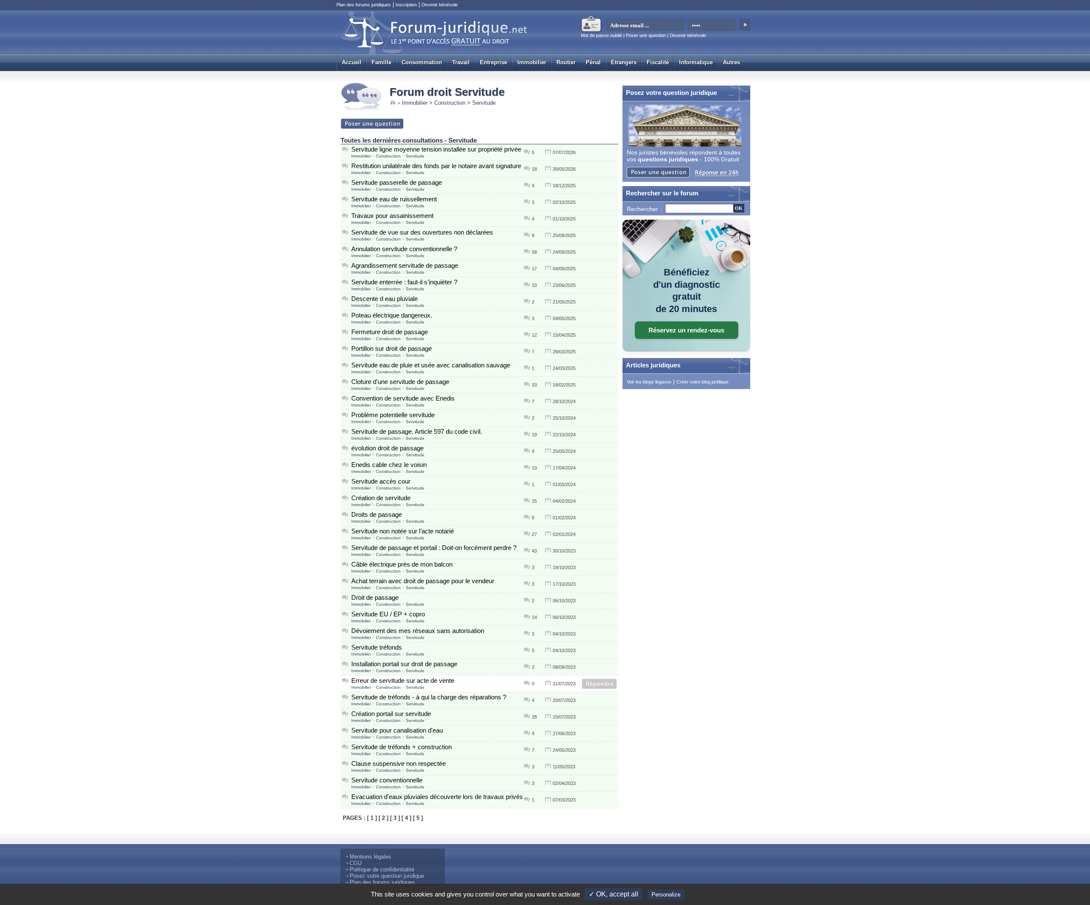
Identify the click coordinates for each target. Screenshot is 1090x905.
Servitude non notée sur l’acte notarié (402, 531)
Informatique (696, 62)
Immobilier (531, 62)
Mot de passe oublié (601, 35)
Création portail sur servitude (391, 713)
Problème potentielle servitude (393, 414)
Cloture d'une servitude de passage (400, 381)
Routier (566, 62)
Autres (731, 62)
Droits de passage (376, 514)
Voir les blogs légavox (649, 381)
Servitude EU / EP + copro (388, 614)
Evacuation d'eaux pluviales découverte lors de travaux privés (437, 796)
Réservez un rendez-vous (686, 330)
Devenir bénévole (440, 4)
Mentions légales (370, 856)
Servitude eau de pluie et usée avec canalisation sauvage (430, 365)
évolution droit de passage (387, 448)
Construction (449, 103)
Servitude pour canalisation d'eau (397, 730)
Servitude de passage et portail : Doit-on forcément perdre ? (433, 547)
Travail (461, 62)
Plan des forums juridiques (363, 4)
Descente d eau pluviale (384, 298)
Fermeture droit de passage (389, 331)
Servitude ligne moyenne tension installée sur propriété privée (436, 149)
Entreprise (493, 62)
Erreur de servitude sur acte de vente (402, 680)
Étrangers (624, 62)
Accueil (351, 62)
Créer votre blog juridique (703, 381)
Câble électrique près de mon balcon (402, 564)
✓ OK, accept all (613, 894)
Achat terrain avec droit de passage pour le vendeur (422, 580)
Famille (381, 62)
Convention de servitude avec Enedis (403, 398)
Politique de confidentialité (382, 869)
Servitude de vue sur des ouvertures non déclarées (422, 232)
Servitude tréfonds (376, 647)
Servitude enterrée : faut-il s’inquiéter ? (404, 282)
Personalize (665, 894)
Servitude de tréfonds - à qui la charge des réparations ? (428, 697)
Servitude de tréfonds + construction (401, 746)
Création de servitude (380, 497)
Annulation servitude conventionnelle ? (404, 248)
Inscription (406, 4)
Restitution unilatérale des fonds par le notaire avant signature (436, 165)
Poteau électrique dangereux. (391, 315)
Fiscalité (658, 62)
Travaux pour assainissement (392, 215)
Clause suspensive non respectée (398, 763)
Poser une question (646, 35)
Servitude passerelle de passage (396, 182)
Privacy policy (707, 894)
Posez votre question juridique (387, 876)
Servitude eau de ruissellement (394, 199)
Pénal (593, 62)
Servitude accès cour (380, 481)
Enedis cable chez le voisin (389, 464)
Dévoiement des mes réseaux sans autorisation (417, 630)
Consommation (422, 62)
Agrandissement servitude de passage (404, 265)
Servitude (484, 103)
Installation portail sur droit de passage (404, 663)
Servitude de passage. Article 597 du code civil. (416, 431)
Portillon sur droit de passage (391, 348)
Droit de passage (375, 597)
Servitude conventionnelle (386, 780)
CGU (355, 863)
